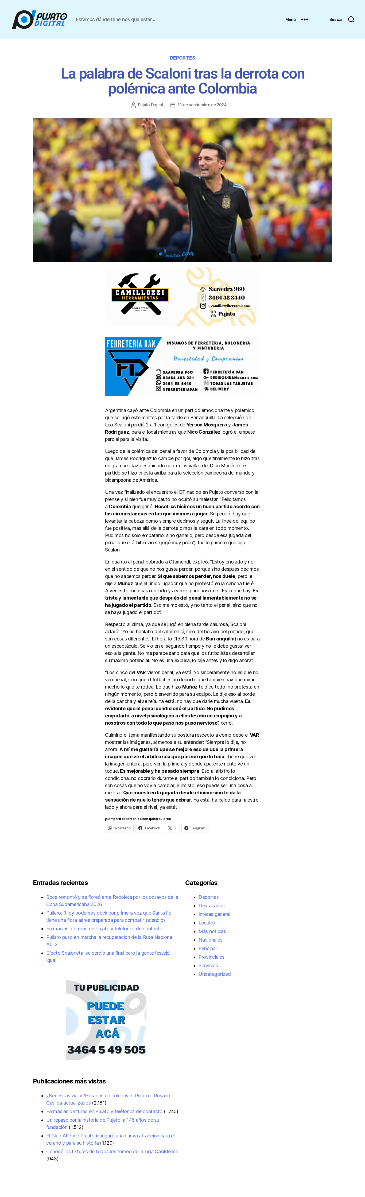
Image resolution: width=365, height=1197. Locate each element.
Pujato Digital (150, 104)
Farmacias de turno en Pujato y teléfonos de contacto (104, 928)
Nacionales (210, 940)
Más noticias (212, 931)
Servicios (208, 965)
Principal (208, 948)
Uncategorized (215, 974)
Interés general (214, 914)
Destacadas (211, 905)
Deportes (182, 58)
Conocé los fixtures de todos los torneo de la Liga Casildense (112, 1151)
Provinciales (211, 957)
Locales (207, 923)
